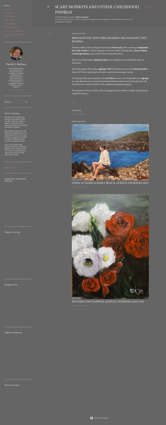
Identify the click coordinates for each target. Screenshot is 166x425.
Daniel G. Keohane (16, 64)
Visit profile (16, 90)
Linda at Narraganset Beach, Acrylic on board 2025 (110, 183)
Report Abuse (11, 167)
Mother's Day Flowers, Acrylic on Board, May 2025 (108, 301)
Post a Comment (78, 114)
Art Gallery (9, 13)
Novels (7, 9)
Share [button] (49, 34)
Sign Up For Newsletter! (14, 31)
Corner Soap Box (11, 24)
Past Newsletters (11, 27)
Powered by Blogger (101, 418)
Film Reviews (10, 20)
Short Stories (10, 16)
